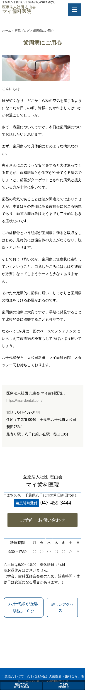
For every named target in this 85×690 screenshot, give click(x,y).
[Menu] (74, 9)
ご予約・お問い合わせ (42, 520)
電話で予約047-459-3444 (21, 686)
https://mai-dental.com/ (24, 400)
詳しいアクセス (62, 607)
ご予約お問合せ (63, 686)
